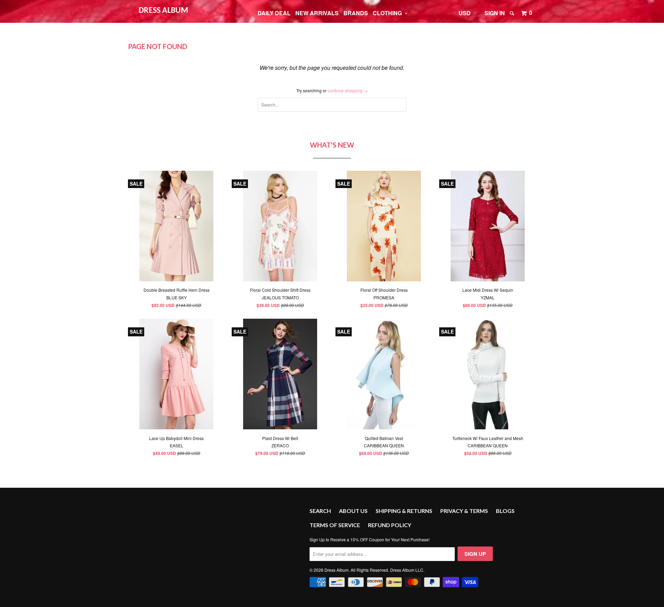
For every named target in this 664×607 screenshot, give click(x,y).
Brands (355, 13)
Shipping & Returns (404, 510)
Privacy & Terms (464, 510)
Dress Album (163, 11)
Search (320, 510)
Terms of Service (335, 525)
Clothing (389, 13)
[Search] (512, 13)
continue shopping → (348, 90)
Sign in (495, 13)
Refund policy (389, 525)
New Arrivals (317, 13)
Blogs (505, 510)
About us (353, 510)
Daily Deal (274, 13)
